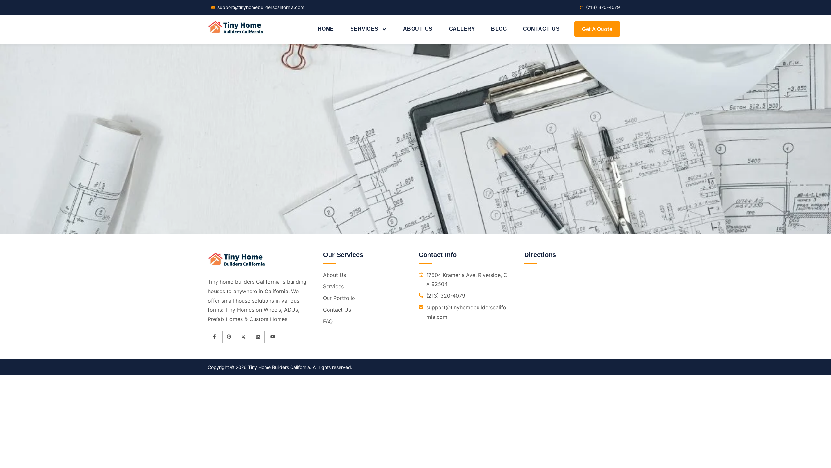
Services (364, 29)
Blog (499, 29)
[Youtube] (273, 337)
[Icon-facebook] (214, 337)
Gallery (462, 29)
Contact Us (541, 29)
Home (326, 29)
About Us (418, 29)
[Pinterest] (228, 337)
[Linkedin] (258, 337)
